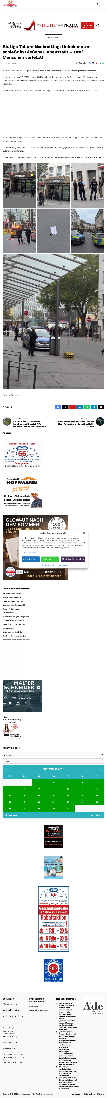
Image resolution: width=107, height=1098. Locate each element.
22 (39, 802)
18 (83, 795)
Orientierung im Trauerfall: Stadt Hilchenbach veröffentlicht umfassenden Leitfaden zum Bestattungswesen (67, 1009)
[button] (84, 533)
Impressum (63, 565)
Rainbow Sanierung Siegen (14, 636)
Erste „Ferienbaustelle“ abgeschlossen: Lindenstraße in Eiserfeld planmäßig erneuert (68, 1024)
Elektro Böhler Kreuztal (13, 601)
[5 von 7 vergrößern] (67, 212)
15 (39, 795)
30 (53, 808)
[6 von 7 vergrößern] (101, 212)
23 (53, 802)
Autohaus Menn (9, 628)
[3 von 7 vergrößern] (101, 166)
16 (53, 795)
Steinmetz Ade (9, 613)
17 (68, 795)
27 (10, 808)
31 (68, 808)
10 (68, 789)
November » (96, 815)
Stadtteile (55, 38)
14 (24, 795)
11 (82, 789)
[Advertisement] (53, 113)
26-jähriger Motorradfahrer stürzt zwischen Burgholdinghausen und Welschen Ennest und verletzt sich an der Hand (68, 1058)
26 (97, 802)
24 (68, 802)
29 (39, 808)
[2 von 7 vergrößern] (67, 166)
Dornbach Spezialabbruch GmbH (17, 640)
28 (24, 808)
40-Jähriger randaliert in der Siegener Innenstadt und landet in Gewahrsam (68, 1071)
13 (10, 795)
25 (83, 802)
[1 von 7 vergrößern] (32, 166)
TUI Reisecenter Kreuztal (13, 620)
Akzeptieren (29, 559)
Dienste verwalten (29, 552)
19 (97, 795)
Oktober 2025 (53, 769)
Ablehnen (47, 559)
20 (10, 802)
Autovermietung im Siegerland (16, 617)
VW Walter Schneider (12, 593)
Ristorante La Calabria (12, 632)
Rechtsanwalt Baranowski (14, 605)
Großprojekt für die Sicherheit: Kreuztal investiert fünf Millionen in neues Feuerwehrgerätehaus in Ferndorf (68, 1083)
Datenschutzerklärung (50, 565)
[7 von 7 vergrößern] (101, 257)
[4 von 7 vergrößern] (32, 212)
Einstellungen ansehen (73, 559)
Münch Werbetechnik (12, 597)
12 (97, 789)
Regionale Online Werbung (14, 624)
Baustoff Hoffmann (11, 609)
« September (11, 815)
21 (24, 802)
